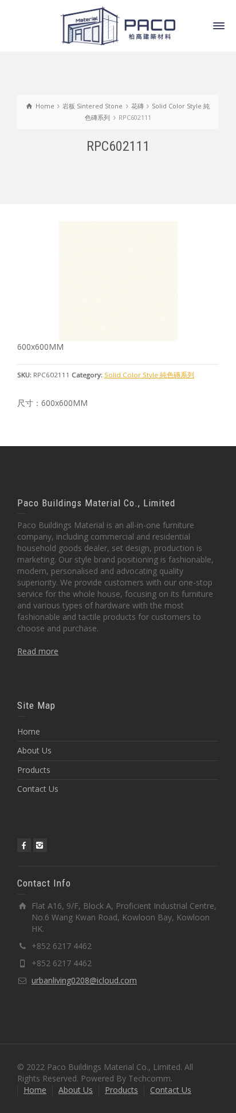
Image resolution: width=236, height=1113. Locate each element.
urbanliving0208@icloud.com (84, 980)
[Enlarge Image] (118, 281)
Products (33, 769)
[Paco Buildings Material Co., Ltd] (118, 24)
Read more (37, 651)
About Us (34, 750)
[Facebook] (24, 845)
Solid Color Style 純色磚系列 (149, 374)
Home (28, 731)
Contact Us (37, 788)
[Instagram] (40, 845)
